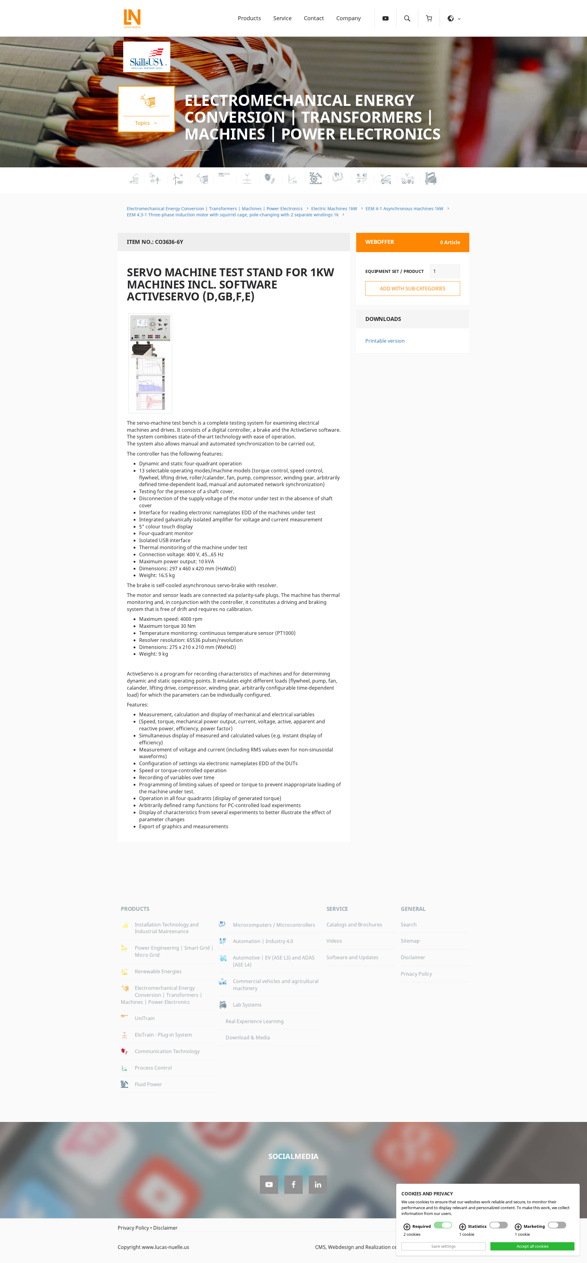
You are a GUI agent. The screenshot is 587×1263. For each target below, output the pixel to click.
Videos (334, 940)
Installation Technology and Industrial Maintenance (167, 928)
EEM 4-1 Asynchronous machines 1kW (404, 208)
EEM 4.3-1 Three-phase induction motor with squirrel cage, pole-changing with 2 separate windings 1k (232, 215)
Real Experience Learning (255, 1021)
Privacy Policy (416, 974)
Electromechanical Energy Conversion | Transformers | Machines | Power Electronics (312, 117)
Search (409, 924)
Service (282, 18)
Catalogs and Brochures (354, 924)
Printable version (385, 340)
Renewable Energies (158, 971)
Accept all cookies (532, 1246)
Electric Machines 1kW (334, 208)
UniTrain (145, 1018)
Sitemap (410, 940)
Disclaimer (413, 957)
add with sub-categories (412, 288)
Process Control (153, 1067)
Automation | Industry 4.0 (263, 941)
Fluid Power (148, 1084)
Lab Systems (247, 1004)
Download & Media (248, 1037)
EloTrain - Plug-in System (163, 1034)
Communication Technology (167, 1051)
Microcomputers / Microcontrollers (274, 925)
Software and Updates (352, 957)
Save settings (443, 1246)
